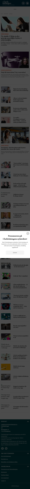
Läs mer (15, 252)
